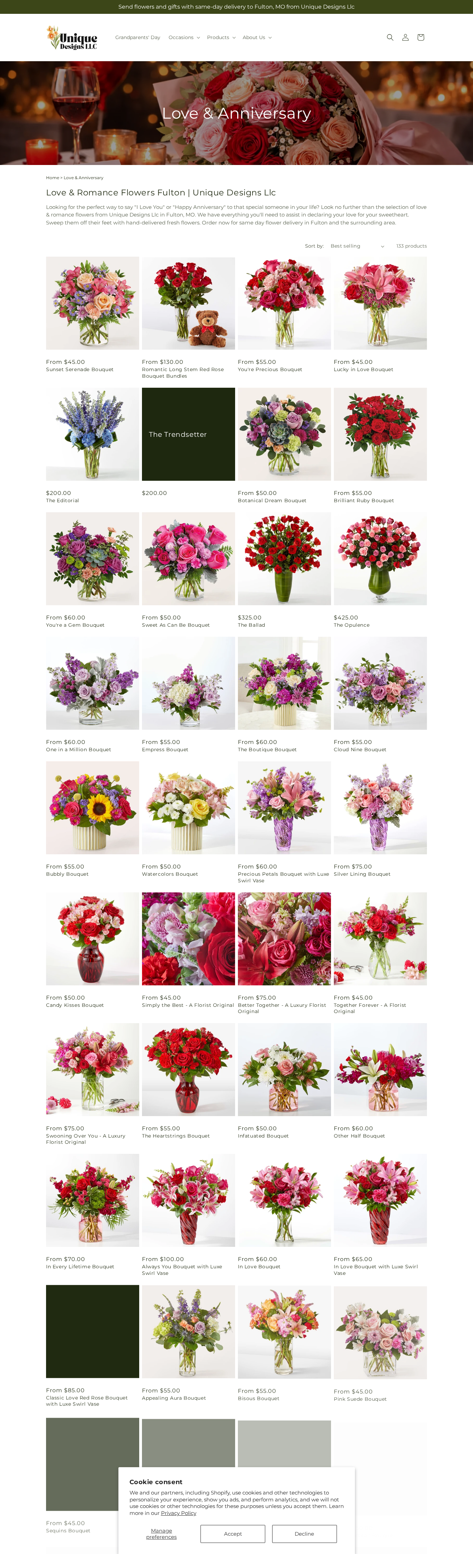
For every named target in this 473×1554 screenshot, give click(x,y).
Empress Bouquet (165, 749)
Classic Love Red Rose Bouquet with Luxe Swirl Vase (87, 1401)
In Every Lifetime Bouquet (80, 1266)
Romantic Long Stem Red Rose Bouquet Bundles (183, 372)
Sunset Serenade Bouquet (80, 369)
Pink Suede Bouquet (360, 1398)
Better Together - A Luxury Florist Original (282, 1008)
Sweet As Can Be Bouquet (176, 625)
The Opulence (351, 625)
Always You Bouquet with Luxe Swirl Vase (182, 1269)
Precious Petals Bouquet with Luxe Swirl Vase (283, 877)
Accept (233, 1533)
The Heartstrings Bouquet (176, 1136)
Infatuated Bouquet (263, 1136)
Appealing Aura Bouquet (174, 1398)
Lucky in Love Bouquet (364, 369)
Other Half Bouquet (359, 1136)
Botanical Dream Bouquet (272, 500)
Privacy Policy (178, 1513)
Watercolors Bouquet (170, 874)
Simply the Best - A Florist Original (188, 1005)
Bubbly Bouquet (67, 874)
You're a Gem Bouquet (75, 625)
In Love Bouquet (259, 1266)
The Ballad (251, 625)
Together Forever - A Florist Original (370, 1008)
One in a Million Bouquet (78, 749)
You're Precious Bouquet (270, 369)
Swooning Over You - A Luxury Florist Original (86, 1139)
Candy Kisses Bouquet (75, 1005)
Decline (304, 1533)
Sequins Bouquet (68, 1528)
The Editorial (62, 500)
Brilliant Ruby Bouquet (364, 500)
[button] (183, 37)
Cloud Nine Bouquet (360, 749)
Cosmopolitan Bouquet (364, 1528)
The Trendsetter (178, 434)
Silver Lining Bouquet (362, 874)
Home (52, 177)
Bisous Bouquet (258, 1398)
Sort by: (314, 246)
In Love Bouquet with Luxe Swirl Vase (376, 1269)
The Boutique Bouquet (267, 749)
